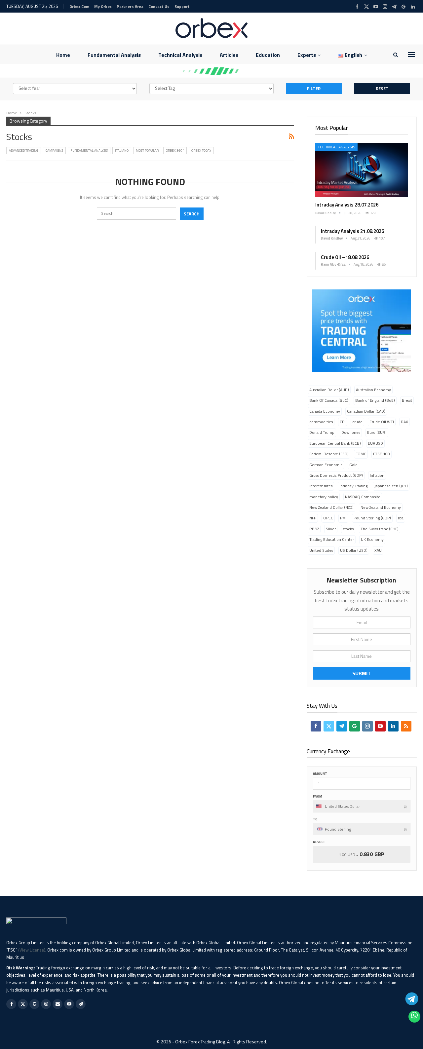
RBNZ (314, 529)
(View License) (31, 950)
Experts (306, 55)
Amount (320, 773)
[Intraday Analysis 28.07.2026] (361, 170)
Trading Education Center (331, 539)
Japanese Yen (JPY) (391, 486)
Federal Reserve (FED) (329, 454)
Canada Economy (324, 411)
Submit (361, 673)
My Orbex (103, 6)
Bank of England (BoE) (375, 400)
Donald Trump (321, 432)
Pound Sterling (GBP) (372, 518)
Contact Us (159, 6)
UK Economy (372, 539)
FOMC (361, 454)
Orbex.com (79, 6)
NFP (312, 518)
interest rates (320, 486)
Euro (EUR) (377, 432)
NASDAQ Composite (362, 497)
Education (268, 55)
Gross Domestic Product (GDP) (336, 475)
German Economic (325, 465)
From (317, 796)
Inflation (377, 475)
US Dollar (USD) (353, 550)
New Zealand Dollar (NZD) (331, 507)
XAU (378, 550)
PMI (343, 518)
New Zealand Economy (381, 507)
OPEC (328, 518)
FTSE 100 (381, 454)
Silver (331, 529)
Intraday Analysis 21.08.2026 (352, 231)
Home (63, 55)
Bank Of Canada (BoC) (328, 400)
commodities (321, 422)
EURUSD (375, 443)
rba (401, 518)
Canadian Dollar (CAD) (366, 411)
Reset (382, 88)
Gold (353, 465)
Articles (229, 55)
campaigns (54, 150)
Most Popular (147, 150)
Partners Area (130, 6)
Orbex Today (201, 150)
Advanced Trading (23, 150)
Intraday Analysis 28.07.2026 (346, 204)
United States (321, 550)
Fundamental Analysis (114, 55)
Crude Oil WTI (381, 422)
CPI (342, 422)
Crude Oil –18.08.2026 (345, 257)
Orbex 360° (175, 150)
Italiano (122, 150)
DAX (404, 422)
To (315, 819)
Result (319, 842)
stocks (348, 529)
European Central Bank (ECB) (335, 443)
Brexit (407, 400)
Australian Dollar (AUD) (329, 390)
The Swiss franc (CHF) (380, 529)
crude (357, 422)
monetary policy (323, 497)
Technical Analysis (180, 55)
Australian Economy (373, 390)
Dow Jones (350, 432)
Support (182, 6)
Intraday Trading (353, 486)
